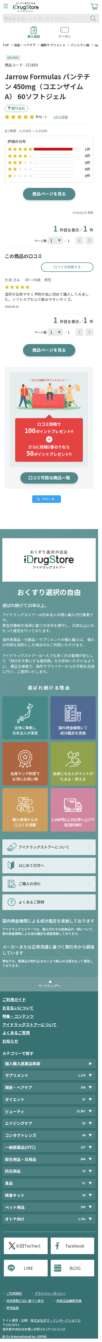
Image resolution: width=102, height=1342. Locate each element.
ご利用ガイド (14, 999)
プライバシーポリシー (50, 1293)
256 (83, 1087)
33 (83, 1123)
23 (83, 1171)
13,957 (80, 1111)
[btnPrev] (79, 240)
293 (83, 1207)
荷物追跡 (12, 1307)
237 (83, 1147)
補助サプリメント (53, 45)
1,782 (81, 1219)
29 (83, 1195)
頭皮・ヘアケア (25, 45)
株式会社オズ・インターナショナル (56, 1320)
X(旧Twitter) (28, 1246)
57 (83, 1183)
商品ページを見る (49, 193)
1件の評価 (60, 117)
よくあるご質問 (16, 1032)
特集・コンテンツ (18, 1016)
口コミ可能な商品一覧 (49, 477)
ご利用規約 (14, 1293)
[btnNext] (89, 240)
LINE (28, 1268)
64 (83, 1135)
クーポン (64, 34)
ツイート (48, 498)
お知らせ (10, 1041)
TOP (5, 45)
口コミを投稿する (67, 266)
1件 (87, 149)
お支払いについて (18, 1007)
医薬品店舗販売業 (69, 1300)
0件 (87, 155)
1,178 (81, 1075)
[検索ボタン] (94, 18)
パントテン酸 (79, 45)
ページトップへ (49, 985)
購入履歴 (33, 34)
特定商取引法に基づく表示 (25, 1300)
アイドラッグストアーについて (29, 1024)
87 (83, 1099)
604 (83, 1159)
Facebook (75, 1246)
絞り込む (18, 108)
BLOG (75, 1268)
